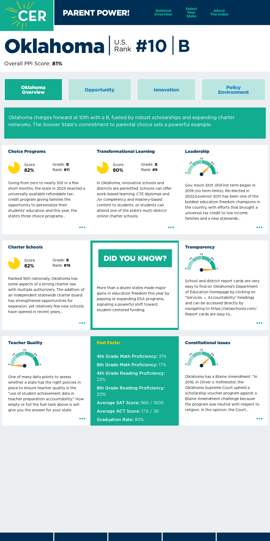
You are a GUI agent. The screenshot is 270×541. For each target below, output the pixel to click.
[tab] (33, 90)
